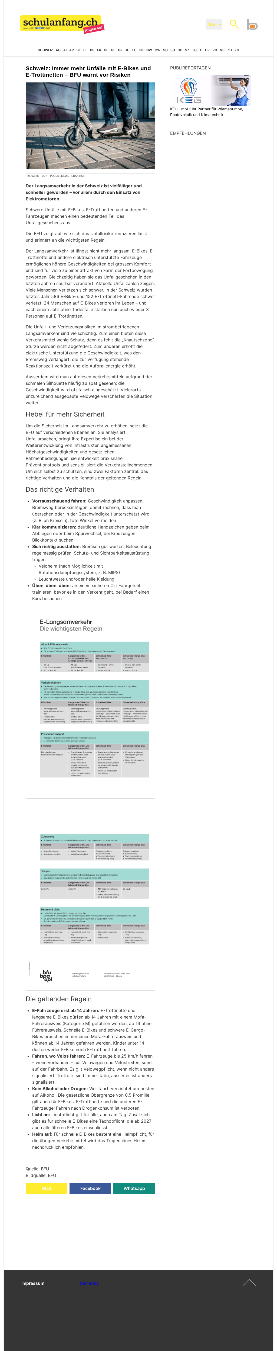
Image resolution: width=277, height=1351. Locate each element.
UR (207, 50)
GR (120, 50)
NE (141, 50)
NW (149, 50)
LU (134, 50)
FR (99, 50)
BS (92, 50)
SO (180, 50)
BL (85, 50)
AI (65, 50)
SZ (187, 50)
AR (71, 50)
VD (214, 50)
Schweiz (45, 50)
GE (106, 50)
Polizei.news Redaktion (67, 175)
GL (113, 50)
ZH (229, 50)
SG (165, 50)
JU (127, 50)
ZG (237, 50)
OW (157, 50)
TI (200, 50)
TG (194, 50)
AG (58, 50)
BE (79, 50)
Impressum (32, 1283)
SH (172, 50)
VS (222, 50)
